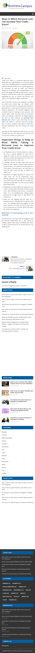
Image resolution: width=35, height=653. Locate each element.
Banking (4, 432)
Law (3, 449)
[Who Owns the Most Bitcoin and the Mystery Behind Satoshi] (5, 412)
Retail (3, 464)
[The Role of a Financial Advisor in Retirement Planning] (5, 421)
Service (4, 467)
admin (15, 28)
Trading (4, 473)
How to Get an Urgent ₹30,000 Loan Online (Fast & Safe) (21, 391)
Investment (5, 447)
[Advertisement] (18, 62)
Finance (4, 441)
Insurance (4, 444)
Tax (3, 470)
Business (4, 435)
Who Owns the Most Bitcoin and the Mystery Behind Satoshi (20, 409)
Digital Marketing (7, 438)
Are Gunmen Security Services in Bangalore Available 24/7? (20, 400)
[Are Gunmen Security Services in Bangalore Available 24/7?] (5, 403)
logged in (12, 285)
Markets (4, 455)
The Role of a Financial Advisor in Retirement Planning (17, 314)
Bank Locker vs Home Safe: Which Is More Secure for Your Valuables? (21, 382)
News (3, 458)
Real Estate (5, 461)
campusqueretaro (28, 651)
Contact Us (5, 645)
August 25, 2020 (7, 28)
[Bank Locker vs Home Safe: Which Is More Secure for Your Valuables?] (5, 385)
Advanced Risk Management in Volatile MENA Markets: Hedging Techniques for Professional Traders (15, 324)
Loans (3, 452)
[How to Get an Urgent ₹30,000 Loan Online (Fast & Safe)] (5, 394)
